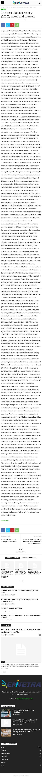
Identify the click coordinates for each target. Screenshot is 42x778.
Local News (4, 759)
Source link (4, 520)
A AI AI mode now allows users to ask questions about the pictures (20, 573)
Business (3, 750)
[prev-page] (20, 581)
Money (3, 762)
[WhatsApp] (17, 25)
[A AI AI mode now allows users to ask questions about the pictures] (21, 565)
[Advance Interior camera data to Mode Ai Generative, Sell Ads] (34, 565)
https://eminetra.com (21, 551)
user (4, 20)
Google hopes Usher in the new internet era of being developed (32, 541)
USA (2, 765)
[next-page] (22, 581)
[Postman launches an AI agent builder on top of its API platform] (21, 650)
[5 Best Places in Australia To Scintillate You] (6, 713)
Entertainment (5, 753)
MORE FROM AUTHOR (28, 558)
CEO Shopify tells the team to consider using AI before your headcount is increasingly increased (7, 574)
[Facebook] (3, 25)
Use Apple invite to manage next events (9, 540)
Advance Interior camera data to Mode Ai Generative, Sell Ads (34, 573)
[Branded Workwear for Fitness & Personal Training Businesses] (6, 723)
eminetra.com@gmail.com (24, 698)
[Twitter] (8, 25)
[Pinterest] (12, 25)
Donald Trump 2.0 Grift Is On (11, 608)
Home (2, 7)
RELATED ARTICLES (13, 558)
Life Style (4, 756)
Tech (7, 7)
